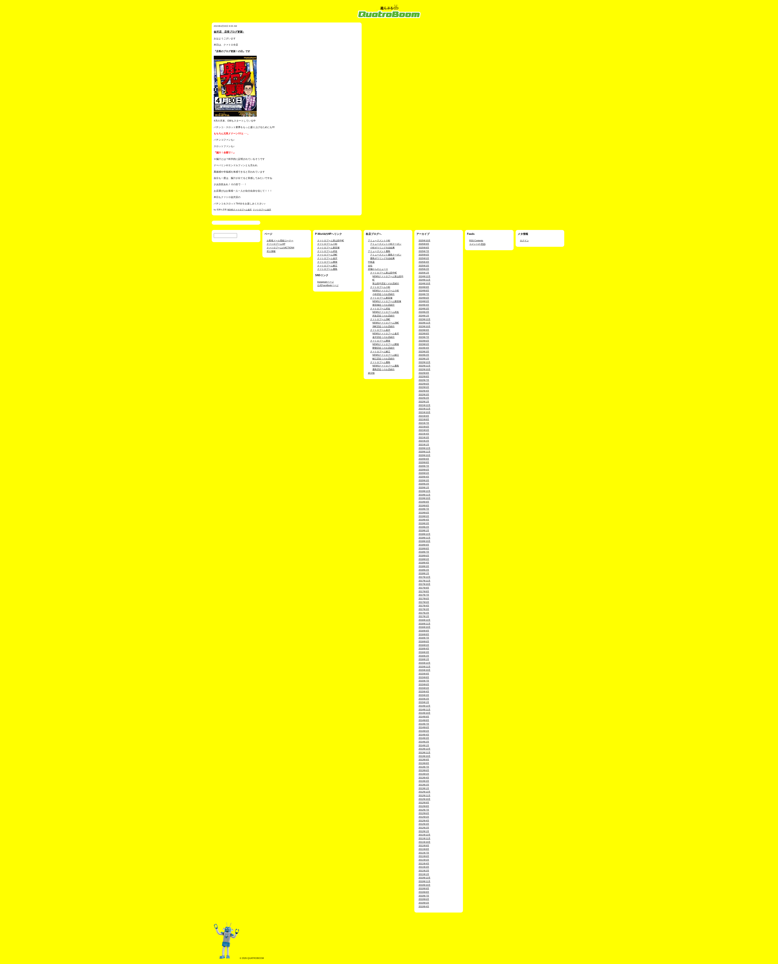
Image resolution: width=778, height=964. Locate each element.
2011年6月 (424, 856)
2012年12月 (424, 792)
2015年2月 (424, 699)
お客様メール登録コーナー (280, 240)
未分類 (371, 373)
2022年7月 (424, 380)
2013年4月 (424, 777)
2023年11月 (424, 323)
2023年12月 (424, 319)
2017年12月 (424, 577)
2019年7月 (424, 509)
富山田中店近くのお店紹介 (385, 283)
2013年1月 (424, 788)
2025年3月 (424, 265)
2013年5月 (424, 774)
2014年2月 (424, 742)
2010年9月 (424, 888)
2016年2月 (424, 656)
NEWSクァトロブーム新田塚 (386, 301)
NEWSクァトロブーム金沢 (239, 209)
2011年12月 (424, 835)
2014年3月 (424, 738)
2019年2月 (424, 527)
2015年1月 (424, 702)
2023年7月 (424, 337)
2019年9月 (424, 502)
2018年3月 (424, 566)
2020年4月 (424, 477)
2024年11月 (424, 280)
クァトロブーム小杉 (327, 244)
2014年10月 (424, 713)
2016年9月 (424, 630)
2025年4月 (424, 262)
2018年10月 (424, 541)
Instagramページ (325, 282)
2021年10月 (424, 412)
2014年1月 (424, 745)
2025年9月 (424, 244)
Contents (476, 240)
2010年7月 (424, 896)
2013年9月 (424, 759)
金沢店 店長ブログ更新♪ (229, 31)
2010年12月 (424, 877)
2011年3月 (424, 867)
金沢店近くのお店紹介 (383, 337)
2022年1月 (424, 401)
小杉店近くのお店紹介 (383, 294)
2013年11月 (424, 752)
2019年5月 (424, 516)
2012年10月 (424, 799)
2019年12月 (424, 491)
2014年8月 (424, 720)
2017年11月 (424, 580)
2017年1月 (424, 616)
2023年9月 (424, 330)
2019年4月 (424, 519)
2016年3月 (424, 652)
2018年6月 (424, 555)
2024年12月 (424, 276)
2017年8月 (424, 591)
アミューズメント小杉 (379, 240)
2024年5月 (424, 301)
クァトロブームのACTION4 (280, 247)
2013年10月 (424, 756)
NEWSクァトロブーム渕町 (385, 323)
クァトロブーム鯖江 (327, 265)
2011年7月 (424, 853)
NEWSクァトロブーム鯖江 (385, 355)
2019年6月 (424, 512)
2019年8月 (424, 505)
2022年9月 (424, 373)
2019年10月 (424, 498)
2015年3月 (424, 695)
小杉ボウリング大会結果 (382, 247)
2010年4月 (424, 906)
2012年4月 (424, 820)
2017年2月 (424, 613)
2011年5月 (424, 860)
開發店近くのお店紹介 (383, 348)
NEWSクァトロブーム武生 (385, 312)
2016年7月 (424, 638)
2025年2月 (424, 269)
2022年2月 (424, 398)
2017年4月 (424, 605)
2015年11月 (424, 666)
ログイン (524, 240)
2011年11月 (424, 838)
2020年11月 (424, 451)
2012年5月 (424, 817)
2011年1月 (424, 874)
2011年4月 (424, 863)
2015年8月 (424, 677)
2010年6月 (424, 899)
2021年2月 (424, 441)
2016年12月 (424, 620)
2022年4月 (424, 391)
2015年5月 (424, 688)
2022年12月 (424, 362)
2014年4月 (424, 734)
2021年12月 (424, 405)
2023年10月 (424, 326)
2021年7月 (424, 423)
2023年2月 (424, 355)
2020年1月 (424, 487)
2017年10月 (424, 584)
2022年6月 (424, 384)
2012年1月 (424, 831)
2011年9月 (424, 845)
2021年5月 (424, 430)
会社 (370, 265)
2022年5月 (424, 387)
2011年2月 (424, 870)
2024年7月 (424, 294)
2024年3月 (424, 308)
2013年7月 (424, 767)
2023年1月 (424, 358)
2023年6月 (424, 341)
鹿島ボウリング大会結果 (382, 258)
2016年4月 (424, 648)
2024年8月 (424, 290)
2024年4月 (424, 305)
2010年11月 (424, 881)
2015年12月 (424, 663)
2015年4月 (424, 691)
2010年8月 (424, 892)
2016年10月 (424, 627)
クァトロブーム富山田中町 (330, 240)
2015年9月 (424, 673)
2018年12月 (424, 534)
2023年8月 (424, 333)
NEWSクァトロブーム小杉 (385, 290)
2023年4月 (424, 348)
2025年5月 (424, 258)
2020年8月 (424, 462)
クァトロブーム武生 (327, 251)
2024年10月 (424, 283)
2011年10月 (424, 842)
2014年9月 (424, 716)
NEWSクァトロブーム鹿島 (385, 365)
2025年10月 (424, 240)
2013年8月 (424, 763)
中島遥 (371, 262)
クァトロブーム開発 (327, 262)
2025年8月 (424, 247)
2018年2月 (424, 570)
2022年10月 (424, 369)
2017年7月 (424, 595)
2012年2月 (424, 827)
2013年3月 (424, 781)
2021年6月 (424, 426)
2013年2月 (424, 784)
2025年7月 (424, 251)
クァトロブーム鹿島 (327, 269)
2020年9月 (424, 459)
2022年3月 (424, 394)
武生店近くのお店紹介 (383, 315)
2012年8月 (424, 806)
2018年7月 (424, 552)
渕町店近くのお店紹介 (383, 326)
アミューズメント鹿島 (379, 251)
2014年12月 (424, 706)
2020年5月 (424, 473)
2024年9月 (424, 287)
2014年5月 (424, 731)
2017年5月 (424, 602)
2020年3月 (424, 480)
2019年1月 (424, 530)
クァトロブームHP (276, 244)
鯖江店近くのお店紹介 (383, 358)
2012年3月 (424, 824)
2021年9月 (424, 416)
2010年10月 (424, 885)
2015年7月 (424, 681)
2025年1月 (424, 272)
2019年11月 (424, 495)
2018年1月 (424, 573)
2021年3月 (424, 437)
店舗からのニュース (378, 269)
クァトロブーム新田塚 (328, 247)
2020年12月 (424, 448)
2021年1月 (424, 444)
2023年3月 (424, 351)
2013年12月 (424, 749)
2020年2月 (424, 484)
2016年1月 (424, 659)
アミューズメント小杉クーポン (385, 244)
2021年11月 (424, 408)
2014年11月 (424, 709)
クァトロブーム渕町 (327, 254)
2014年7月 (424, 724)
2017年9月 (424, 588)
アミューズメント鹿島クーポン (385, 254)
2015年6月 (424, 684)
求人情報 (271, 251)
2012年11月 (424, 795)
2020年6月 (424, 469)
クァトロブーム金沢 (262, 209)
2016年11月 (424, 623)
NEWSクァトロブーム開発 (385, 344)
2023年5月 (424, 344)
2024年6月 (424, 298)
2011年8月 (424, 849)
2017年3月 (424, 609)
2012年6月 (424, 813)
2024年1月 (424, 315)
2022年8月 (424, 376)
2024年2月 (424, 312)
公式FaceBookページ (328, 285)
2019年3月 (424, 523)
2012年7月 (424, 810)
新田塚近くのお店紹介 (383, 305)
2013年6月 (424, 770)
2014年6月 (424, 727)
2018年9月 (424, 545)
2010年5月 (424, 903)
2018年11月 (424, 538)
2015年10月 (424, 670)
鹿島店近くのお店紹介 (383, 369)
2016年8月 (424, 634)
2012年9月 (424, 802)
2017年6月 (424, 598)
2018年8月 (424, 548)
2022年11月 (424, 365)
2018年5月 (424, 559)
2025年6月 (424, 254)
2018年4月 (424, 562)
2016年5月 (424, 645)
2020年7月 (424, 466)
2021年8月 (424, 419)
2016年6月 (424, 641)
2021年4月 (424, 434)
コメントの (477, 244)
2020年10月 (424, 455)
